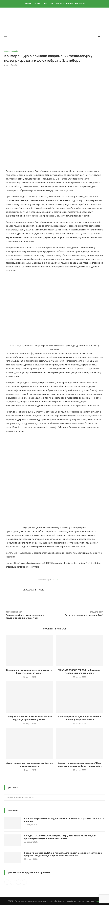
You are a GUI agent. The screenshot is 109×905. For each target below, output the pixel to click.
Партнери (48, 3)
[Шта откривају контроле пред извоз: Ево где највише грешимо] (29, 743)
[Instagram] (89, 37)
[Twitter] (86, 37)
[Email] (95, 37)
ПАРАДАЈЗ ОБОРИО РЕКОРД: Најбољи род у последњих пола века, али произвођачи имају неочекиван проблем (60, 837)
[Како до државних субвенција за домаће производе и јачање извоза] (79, 697)
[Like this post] (59, 579)
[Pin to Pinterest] (68, 579)
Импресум (80, 3)
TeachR (98, 901)
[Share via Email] (71, 579)
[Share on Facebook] (63, 579)
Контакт (37, 3)
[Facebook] (83, 37)
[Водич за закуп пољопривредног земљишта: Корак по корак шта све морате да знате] (29, 650)
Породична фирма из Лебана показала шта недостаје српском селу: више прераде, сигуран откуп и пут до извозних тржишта (63, 854)
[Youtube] (92, 37)
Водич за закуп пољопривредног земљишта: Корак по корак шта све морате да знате (64, 819)
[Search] (103, 37)
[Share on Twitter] (65, 579)
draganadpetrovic (33, 590)
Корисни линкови (64, 3)
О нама (28, 3)
